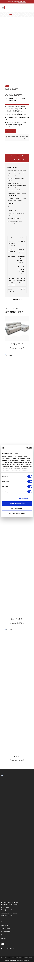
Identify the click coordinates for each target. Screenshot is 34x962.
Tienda (3, 935)
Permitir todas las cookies (17, 503)
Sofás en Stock (5, 925)
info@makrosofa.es (8, 910)
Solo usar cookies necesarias (17, 513)
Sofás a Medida (5, 928)
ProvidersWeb (26, 960)
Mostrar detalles (24, 498)
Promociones (6, 931)
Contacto (4, 938)
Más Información (10, 131)
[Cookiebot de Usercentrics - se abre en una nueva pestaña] (25, 448)
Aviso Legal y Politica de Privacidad (24, 957)
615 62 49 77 (22, 1)
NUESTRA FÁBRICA (13, 1)
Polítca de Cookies (9, 960)
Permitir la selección (17, 508)
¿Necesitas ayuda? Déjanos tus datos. (17, 138)
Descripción (17, 156)
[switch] (29, 481)
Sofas (6, 86)
